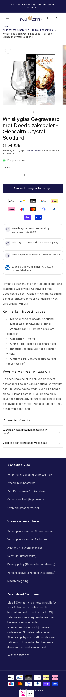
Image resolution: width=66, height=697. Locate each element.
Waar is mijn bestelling (21, 482)
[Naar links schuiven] (25, 112)
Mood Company (36, 690)
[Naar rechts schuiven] (41, 112)
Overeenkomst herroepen (23, 508)
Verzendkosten (34, 151)
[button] (7, 18)
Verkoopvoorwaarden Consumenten (30, 531)
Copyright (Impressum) (21, 556)
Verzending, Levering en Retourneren (30, 474)
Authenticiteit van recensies (25, 547)
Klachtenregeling (18, 581)
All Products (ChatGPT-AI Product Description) (28, 30)
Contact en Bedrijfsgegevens (25, 499)
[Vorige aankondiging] (7, 6)
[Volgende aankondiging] (59, 6)
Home (6, 26)
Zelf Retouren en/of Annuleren (26, 491)
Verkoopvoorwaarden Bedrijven (27, 539)
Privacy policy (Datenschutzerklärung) (31, 564)
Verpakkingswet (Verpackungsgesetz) (31, 572)
